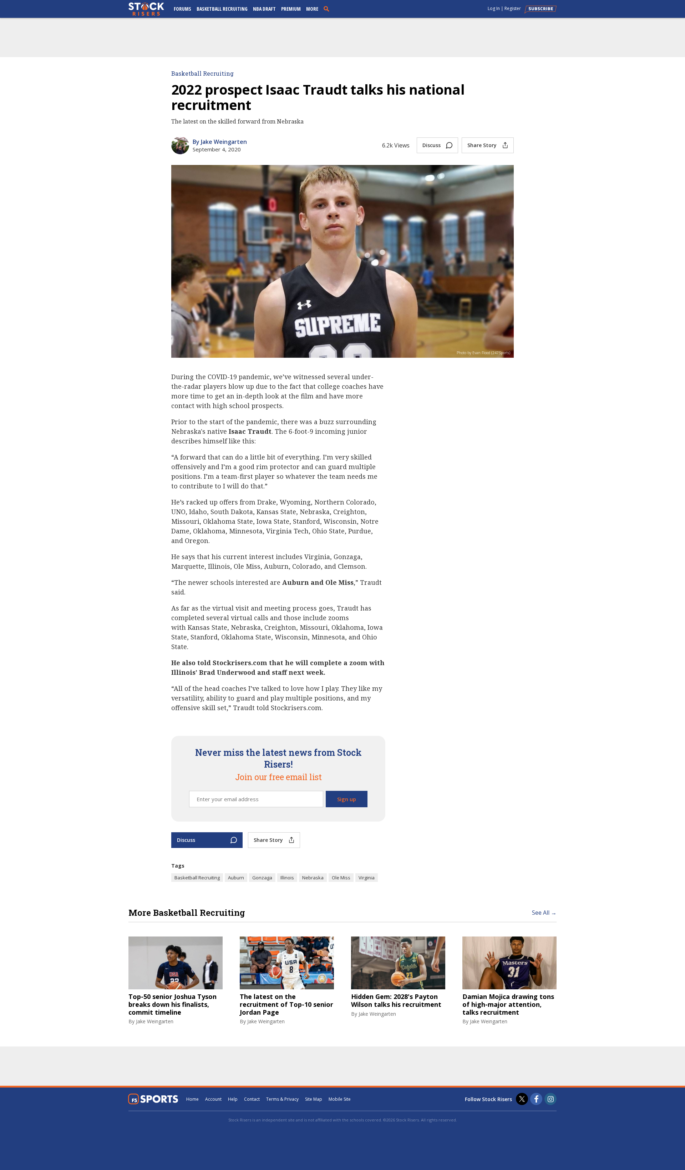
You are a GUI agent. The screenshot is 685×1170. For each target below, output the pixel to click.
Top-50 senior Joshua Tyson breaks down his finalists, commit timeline (172, 1004)
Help (233, 1099)
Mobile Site (340, 1099)
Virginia (367, 877)
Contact (252, 1099)
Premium (291, 8)
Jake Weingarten (154, 1021)
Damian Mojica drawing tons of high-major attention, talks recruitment (508, 1004)
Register (512, 8)
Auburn (236, 877)
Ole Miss (341, 877)
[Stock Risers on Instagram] (550, 1099)
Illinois (287, 877)
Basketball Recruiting (222, 8)
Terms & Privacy (282, 1099)
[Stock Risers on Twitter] (522, 1099)
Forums (182, 8)
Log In (494, 8)
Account (213, 1099)
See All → (544, 913)
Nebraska (313, 877)
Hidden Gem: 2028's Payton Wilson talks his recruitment (396, 1000)
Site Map (313, 1099)
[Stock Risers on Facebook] (536, 1099)
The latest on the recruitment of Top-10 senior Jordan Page (286, 1004)
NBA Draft (264, 8)
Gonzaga (262, 877)
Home (192, 1099)
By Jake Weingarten (220, 142)
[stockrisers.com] (146, 9)
